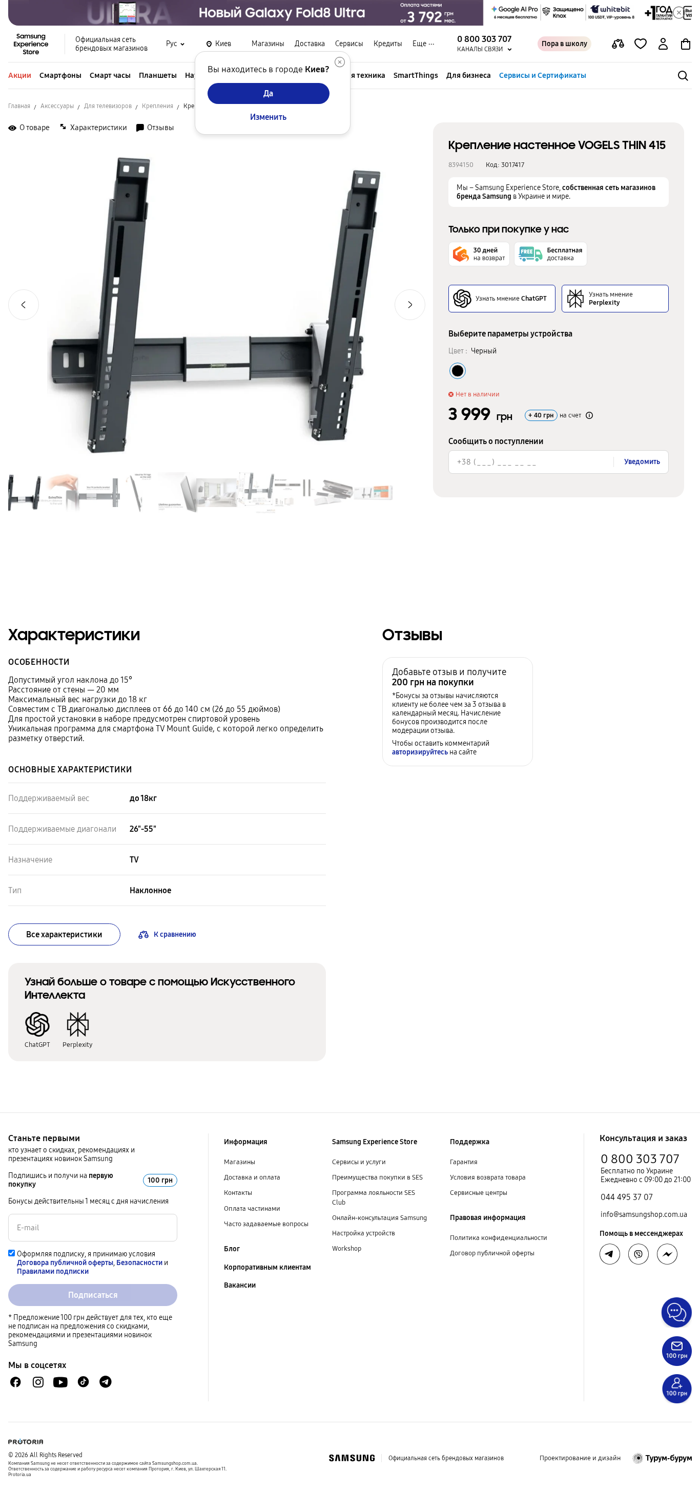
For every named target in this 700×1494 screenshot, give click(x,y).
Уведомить (642, 461)
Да (268, 93)
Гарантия (464, 1162)
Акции (19, 75)
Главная (19, 106)
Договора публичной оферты (65, 1262)
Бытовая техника (355, 75)
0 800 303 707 (640, 1159)
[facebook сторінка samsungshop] (667, 1254)
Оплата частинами (252, 1209)
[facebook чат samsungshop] (15, 1382)
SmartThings (416, 75)
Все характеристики (64, 934)
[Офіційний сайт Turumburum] (662, 1458)
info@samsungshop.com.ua (644, 1214)
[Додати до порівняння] (618, 44)
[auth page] (663, 44)
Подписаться (93, 1295)
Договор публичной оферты (492, 1253)
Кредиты (388, 43)
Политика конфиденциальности (498, 1238)
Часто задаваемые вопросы (266, 1224)
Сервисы (349, 43)
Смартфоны (60, 75)
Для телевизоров (108, 106)
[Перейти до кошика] (686, 44)
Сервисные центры (478, 1193)
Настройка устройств (363, 1233)
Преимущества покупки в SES (377, 1177)
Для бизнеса (468, 75)
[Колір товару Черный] (457, 370)
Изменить (268, 117)
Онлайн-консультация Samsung (379, 1218)
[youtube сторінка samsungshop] (60, 1382)
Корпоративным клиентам (267, 1267)
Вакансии (240, 1285)
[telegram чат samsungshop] (105, 1382)
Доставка (310, 43)
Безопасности (139, 1262)
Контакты (238, 1193)
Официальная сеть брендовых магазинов (111, 44)
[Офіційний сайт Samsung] (352, 1458)
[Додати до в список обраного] (640, 44)
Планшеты (158, 75)
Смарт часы (110, 75)
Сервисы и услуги (359, 1162)
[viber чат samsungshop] (638, 1254)
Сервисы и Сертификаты (542, 75)
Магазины (268, 43)
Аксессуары (57, 106)
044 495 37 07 (627, 1197)
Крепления (157, 106)
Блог (232, 1249)
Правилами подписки (53, 1271)
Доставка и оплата (252, 1177)
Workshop (346, 1249)
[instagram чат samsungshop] (38, 1382)
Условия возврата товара (488, 1177)
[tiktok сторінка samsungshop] (83, 1382)
